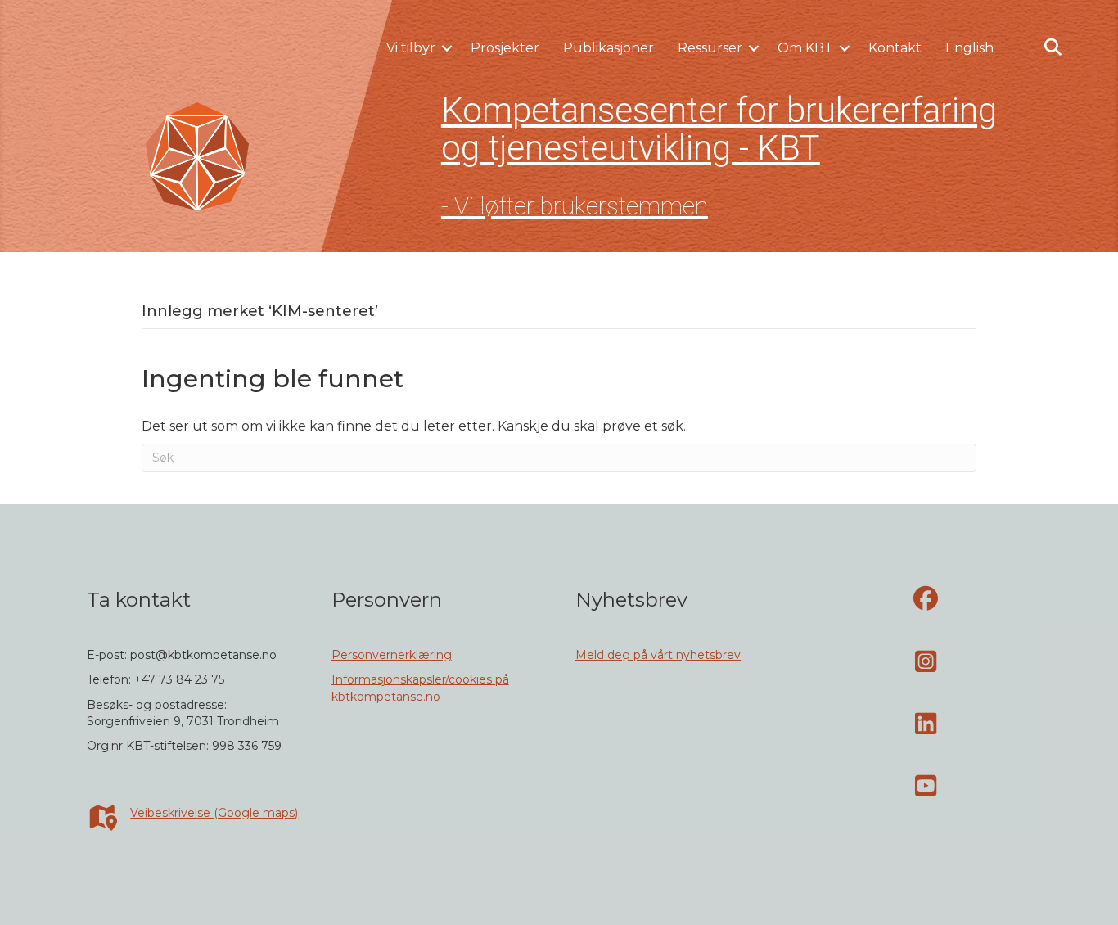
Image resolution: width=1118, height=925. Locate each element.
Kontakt (895, 48)
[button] (446, 48)
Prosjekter (505, 48)
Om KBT (805, 48)
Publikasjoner (608, 48)
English (969, 48)
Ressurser (710, 48)
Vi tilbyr (410, 48)
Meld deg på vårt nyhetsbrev (658, 655)
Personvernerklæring (391, 655)
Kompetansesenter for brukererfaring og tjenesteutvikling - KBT (719, 129)
